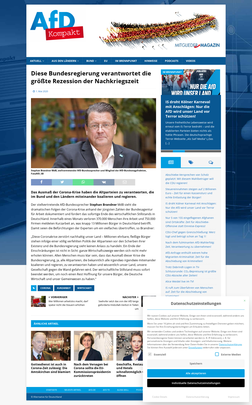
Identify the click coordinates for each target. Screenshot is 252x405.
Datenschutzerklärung (230, 344)
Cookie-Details (159, 396)
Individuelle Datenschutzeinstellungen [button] (196, 383)
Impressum (234, 396)
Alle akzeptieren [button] (196, 373)
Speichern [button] (196, 363)
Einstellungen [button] (195, 347)
